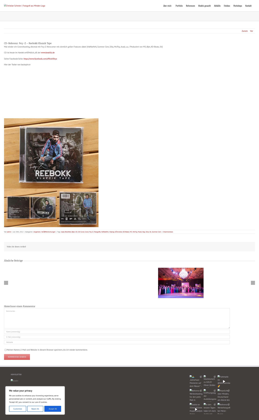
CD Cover (81, 232)
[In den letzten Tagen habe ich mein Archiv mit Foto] (210, 409)
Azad (62, 232)
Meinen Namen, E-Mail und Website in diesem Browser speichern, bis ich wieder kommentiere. (47, 350)
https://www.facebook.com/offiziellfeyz (40, 58)
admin (9, 232)
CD (76, 232)
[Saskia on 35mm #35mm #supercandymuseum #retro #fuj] (196, 409)
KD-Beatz (126, 232)
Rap (143, 232)
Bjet (73, 232)
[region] (35, 400)
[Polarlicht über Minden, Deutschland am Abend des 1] (224, 395)
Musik (140, 232)
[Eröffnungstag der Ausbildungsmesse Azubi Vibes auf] (210, 395)
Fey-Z (91, 232)
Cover (87, 232)
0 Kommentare (168, 232)
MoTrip (135, 232)
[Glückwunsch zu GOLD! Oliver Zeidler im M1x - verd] (210, 381)
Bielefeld (68, 232)
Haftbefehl (105, 232)
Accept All (53, 409)
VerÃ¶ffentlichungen (48, 232)
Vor (251, 31)
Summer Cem (156, 232)
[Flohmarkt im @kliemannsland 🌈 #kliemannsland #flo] (224, 381)
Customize (17, 409)
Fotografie (97, 232)
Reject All (35, 409)
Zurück (245, 31)
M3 (131, 232)
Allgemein (37, 232)
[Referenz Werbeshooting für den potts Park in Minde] (196, 395)
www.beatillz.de (48, 52)
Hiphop (111, 232)
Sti (150, 232)
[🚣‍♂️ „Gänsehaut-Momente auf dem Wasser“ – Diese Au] (196, 381)
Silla (147, 232)
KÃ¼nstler (118, 232)
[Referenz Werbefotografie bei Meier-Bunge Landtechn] (224, 409)
